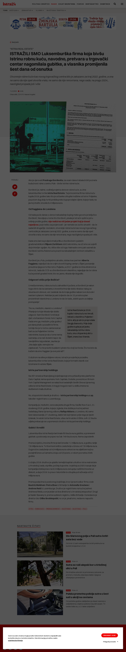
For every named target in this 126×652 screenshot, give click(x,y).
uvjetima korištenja (15, 640)
